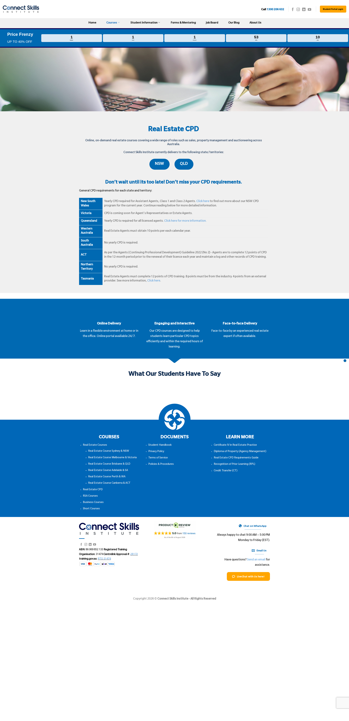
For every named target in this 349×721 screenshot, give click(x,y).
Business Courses (93, 502)
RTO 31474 (104, 559)
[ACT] (345, 360)
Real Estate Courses (95, 445)
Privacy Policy (156, 451)
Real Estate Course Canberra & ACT (109, 483)
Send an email (256, 560)
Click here (202, 201)
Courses (111, 23)
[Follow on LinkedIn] (304, 10)
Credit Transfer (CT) (225, 471)
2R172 (134, 554)
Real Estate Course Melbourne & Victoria (112, 457)
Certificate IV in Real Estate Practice (235, 445)
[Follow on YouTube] (309, 10)
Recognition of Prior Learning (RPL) (234, 464)
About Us (255, 23)
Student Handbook (160, 445)
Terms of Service (158, 458)
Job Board (212, 23)
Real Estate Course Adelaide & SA (108, 470)
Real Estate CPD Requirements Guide (236, 458)
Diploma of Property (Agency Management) (240, 451)
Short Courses (91, 509)
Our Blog (234, 23)
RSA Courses (90, 496)
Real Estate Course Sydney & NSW (108, 451)
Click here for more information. (185, 221)
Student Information (144, 23)
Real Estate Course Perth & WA (106, 477)
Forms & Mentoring (183, 23)
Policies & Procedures (161, 464)
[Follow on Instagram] (298, 10)
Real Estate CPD (93, 489)
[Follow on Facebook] (292, 10)
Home (92, 23)
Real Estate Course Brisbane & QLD (109, 464)
